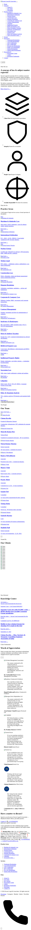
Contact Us (4, 821)
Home (5, 4)
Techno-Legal (11, 32)
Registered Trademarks (13, 56)
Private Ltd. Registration (13, 46)
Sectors (6, 37)
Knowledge (7, 52)
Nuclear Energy (11, 16)
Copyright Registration (13, 41)
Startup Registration (12, 49)
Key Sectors (7, 881)
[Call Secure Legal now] (15, 927)
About (6, 5)
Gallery (9, 55)
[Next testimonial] (3, 657)
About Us (9, 7)
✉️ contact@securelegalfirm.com (9, 841)
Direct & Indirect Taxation (14, 28)
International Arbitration (13, 14)
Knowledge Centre (12, 53)
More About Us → (5, 89)
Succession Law (11, 31)
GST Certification (12, 43)
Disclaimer (10, 10)
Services (6, 38)
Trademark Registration (13, 40)
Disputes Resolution (12, 19)
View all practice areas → (14, 35)
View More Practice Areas (7, 402)
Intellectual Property (12, 25)
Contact (6, 58)
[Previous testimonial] (1, 657)
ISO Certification (11, 44)
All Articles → (4, 602)
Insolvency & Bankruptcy (14, 29)
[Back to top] (1, 928)
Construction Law (12, 17)
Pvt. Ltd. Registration (9, 870)
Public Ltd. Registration (13, 47)
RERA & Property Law (13, 26)
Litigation (9, 23)
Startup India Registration (14, 50)
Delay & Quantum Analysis (14, 34)
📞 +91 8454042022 (12, 821)
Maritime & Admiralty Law (14, 13)
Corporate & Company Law (14, 20)
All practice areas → (9, 857)
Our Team (10, 8)
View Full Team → (6, 412)
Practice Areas (8, 11)
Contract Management (13, 22)
